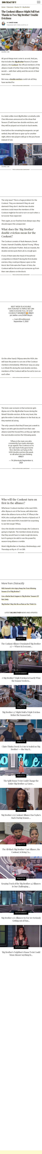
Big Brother (26, 7)
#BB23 (31, 313)
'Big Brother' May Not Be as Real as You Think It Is (18, 604)
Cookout (14, 65)
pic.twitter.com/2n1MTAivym (21, 315)
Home (3, 7)
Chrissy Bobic (13, 22)
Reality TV (18, 7)
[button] (39, 2)
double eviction (16, 79)
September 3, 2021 (21, 321)
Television (10, 7)
